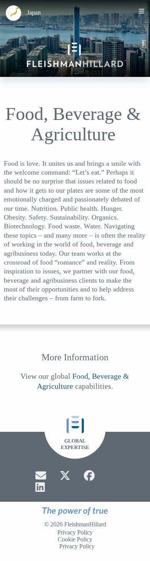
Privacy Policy (75, 532)
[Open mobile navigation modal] (141, 11)
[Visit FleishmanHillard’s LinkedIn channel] (40, 487)
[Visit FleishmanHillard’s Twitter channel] (65, 475)
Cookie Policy (75, 539)
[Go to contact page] (41, 475)
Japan (34, 12)
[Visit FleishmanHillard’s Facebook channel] (89, 475)
